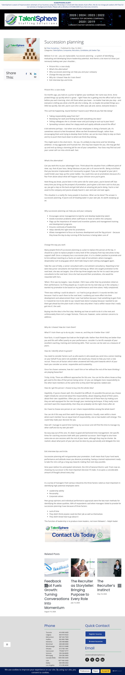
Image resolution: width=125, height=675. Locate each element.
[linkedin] (102, 660)
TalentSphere (57, 50)
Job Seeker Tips (94, 50)
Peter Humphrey (53, 48)
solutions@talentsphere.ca (95, 655)
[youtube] (97, 660)
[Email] (35, 77)
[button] (46, 585)
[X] (31, 73)
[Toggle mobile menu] (120, 16)
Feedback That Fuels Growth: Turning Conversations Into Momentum (56, 594)
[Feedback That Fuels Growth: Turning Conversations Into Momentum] (56, 559)
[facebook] (87, 660)
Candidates (84, 50)
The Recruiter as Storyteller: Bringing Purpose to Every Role (82, 590)
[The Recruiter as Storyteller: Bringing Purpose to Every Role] (83, 559)
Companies (67, 50)
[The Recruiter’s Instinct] (109, 559)
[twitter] (92, 660)
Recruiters (75, 50)
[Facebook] (26, 73)
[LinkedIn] (35, 73)
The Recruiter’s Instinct (106, 585)
